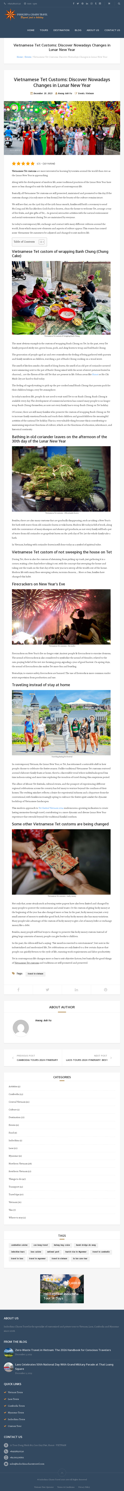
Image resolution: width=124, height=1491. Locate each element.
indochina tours (18, 1252)
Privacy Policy (84, 1487)
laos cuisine (36, 1252)
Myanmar (13, 1156)
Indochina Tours (16, 1419)
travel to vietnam (35, 974)
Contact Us (112, 30)
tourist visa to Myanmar (76, 1252)
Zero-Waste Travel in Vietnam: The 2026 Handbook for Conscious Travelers (63, 1350)
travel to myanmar (37, 1259)
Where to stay (16, 1218)
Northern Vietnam (18, 1164)
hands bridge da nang (86, 1245)
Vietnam (90, 94)
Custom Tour (14, 1426)
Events (28, 57)
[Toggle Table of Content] (40, 242)
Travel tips (14, 1194)
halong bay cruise (62, 1245)
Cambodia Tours (16, 1406)
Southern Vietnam (18, 1171)
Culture (13, 1109)
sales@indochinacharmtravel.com (27, 1464)
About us (93, 30)
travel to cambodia (101, 1252)
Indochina (14, 1140)
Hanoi (95, 374)
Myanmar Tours (16, 1412)
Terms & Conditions (66, 1487)
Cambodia (14, 1094)
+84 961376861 (17, 1457)
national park (53, 1252)
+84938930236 (17, 1451)
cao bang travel (41, 1245)
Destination (61, 30)
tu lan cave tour (80, 1259)
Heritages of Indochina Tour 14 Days (60, 1296)
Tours (44, 30)
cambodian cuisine (19, 1245)
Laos (11, 1148)
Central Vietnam (17, 1102)
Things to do (15, 1179)
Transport (14, 1187)
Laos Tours (13, 1399)
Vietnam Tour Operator (44, 1487)
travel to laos (17, 1259)
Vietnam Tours (15, 1392)
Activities (13, 1086)
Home (30, 30)
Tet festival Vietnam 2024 (51, 808)
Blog (78, 30)
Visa (11, 1210)
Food (11, 1133)
